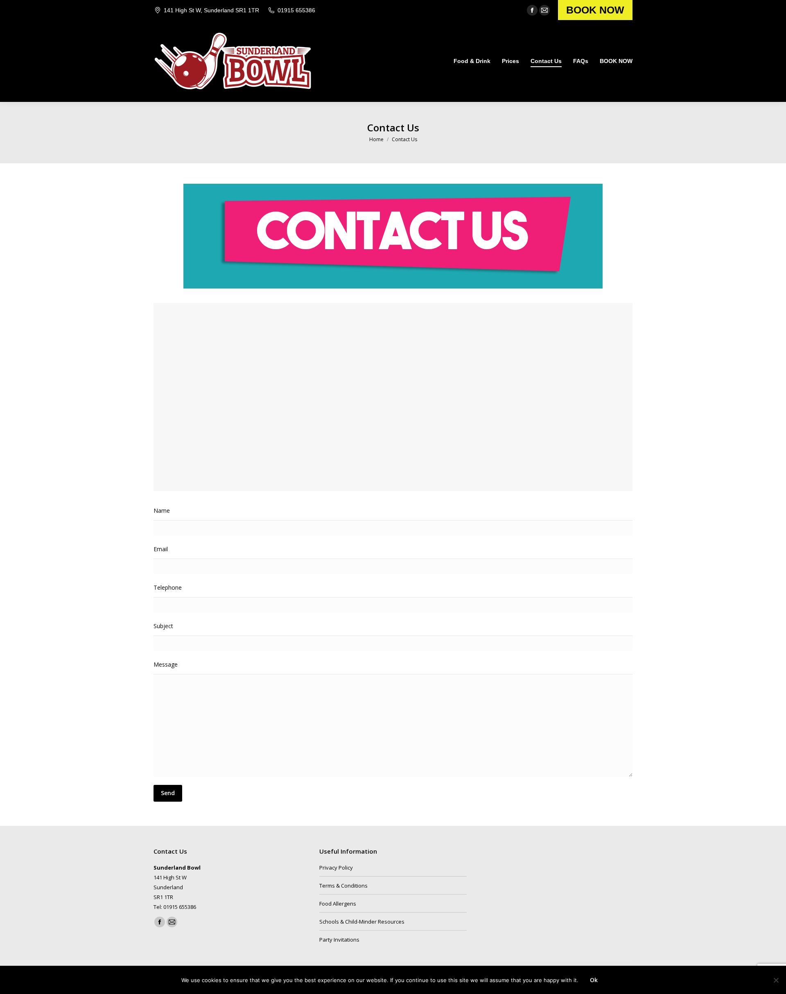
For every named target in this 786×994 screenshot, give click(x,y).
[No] (776, 980)
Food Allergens (337, 903)
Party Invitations (339, 939)
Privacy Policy (336, 867)
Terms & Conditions (343, 885)
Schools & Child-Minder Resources (361, 921)
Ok (594, 980)
